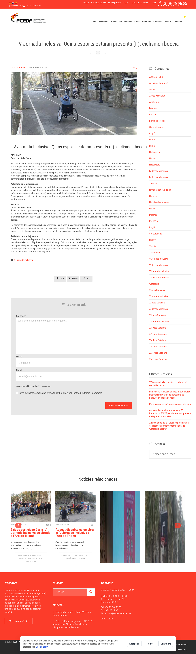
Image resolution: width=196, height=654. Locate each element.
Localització (107, 618)
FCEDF (152, 139)
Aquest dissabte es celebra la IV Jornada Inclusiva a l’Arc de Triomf (74, 533)
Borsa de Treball (157, 121)
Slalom (152, 240)
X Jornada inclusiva (158, 296)
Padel (152, 208)
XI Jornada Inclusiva (158, 309)
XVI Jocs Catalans (158, 346)
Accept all (134, 643)
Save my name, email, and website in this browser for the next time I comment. (60, 393)
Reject (150, 643)
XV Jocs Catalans (157, 340)
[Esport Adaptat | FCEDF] (28, 17)
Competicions (156, 127)
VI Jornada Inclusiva (158, 265)
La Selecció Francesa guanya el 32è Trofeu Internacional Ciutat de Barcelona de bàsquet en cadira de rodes (169, 394)
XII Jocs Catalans (157, 315)
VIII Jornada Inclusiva (159, 277)
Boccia (152, 114)
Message (21, 316)
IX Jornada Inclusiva (158, 177)
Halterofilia (154, 152)
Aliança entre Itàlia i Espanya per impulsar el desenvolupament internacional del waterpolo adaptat (169, 426)
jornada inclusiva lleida (160, 190)
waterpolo (154, 284)
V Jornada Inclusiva (158, 259)
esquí (152, 133)
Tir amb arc (154, 252)
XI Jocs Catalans (157, 302)
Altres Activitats (157, 96)
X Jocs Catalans (157, 290)
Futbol (152, 146)
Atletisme (154, 102)
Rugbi (152, 227)
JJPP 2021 (154, 183)
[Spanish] (16, 2)
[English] (13, 2)
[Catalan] (10, 2)
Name (19, 356)
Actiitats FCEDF (156, 77)
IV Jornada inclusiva (23, 260)
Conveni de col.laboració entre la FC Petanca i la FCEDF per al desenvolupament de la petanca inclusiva (170, 413)
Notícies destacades (159, 202)
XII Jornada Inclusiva (159, 321)
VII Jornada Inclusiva (159, 271)
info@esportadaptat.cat (119, 613)
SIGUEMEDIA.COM (179, 649)
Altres (152, 89)
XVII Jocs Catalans (158, 353)
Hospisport (154, 165)
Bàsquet (153, 108)
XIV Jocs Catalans (158, 334)
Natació (153, 196)
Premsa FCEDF (18, 67)
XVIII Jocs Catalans (158, 359)
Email (19, 370)
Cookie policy (42, 647)
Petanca (153, 215)
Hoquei (152, 158)
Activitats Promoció (158, 83)
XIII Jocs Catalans (157, 328)
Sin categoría (155, 233)
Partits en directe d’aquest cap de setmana (170, 404)
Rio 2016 (153, 221)
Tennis (152, 246)
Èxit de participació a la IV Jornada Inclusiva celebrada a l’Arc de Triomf (30, 533)
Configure (165, 643)
